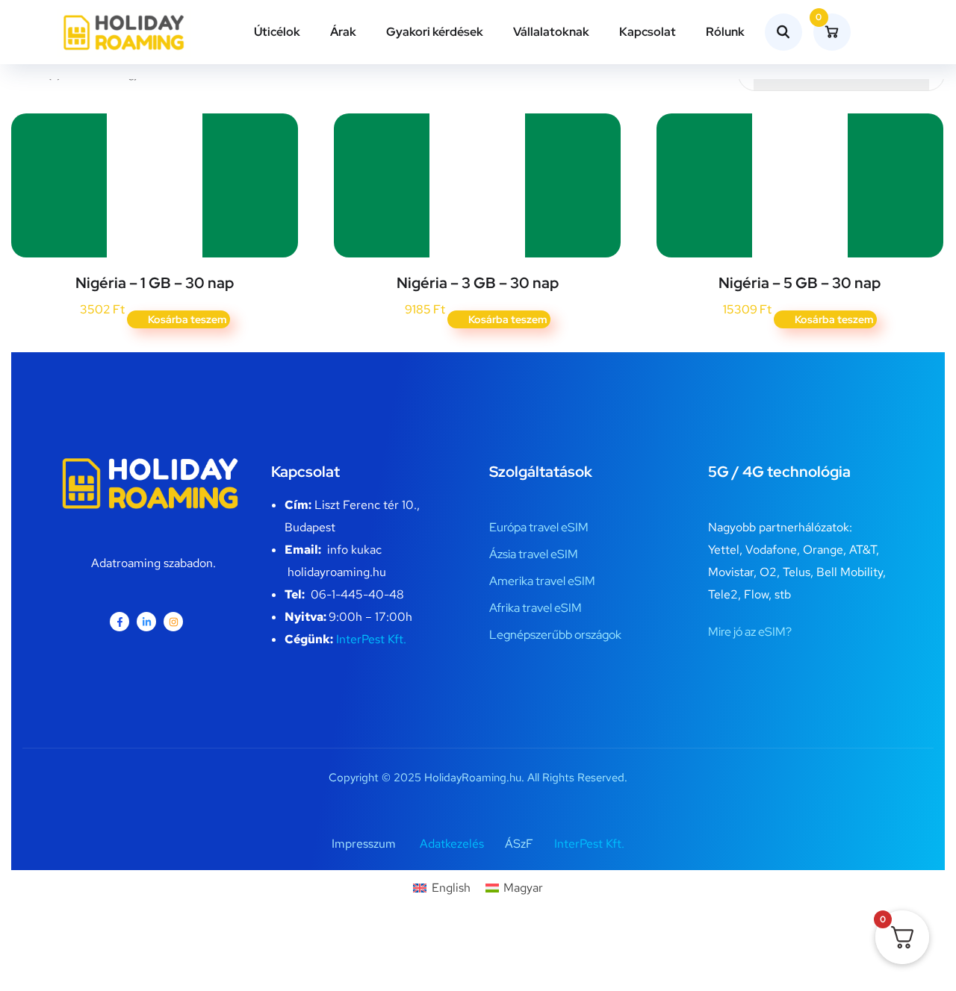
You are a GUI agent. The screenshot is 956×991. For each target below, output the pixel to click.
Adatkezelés (452, 843)
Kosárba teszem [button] (187, 319)
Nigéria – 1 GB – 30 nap (154, 283)
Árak (343, 32)
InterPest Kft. (371, 639)
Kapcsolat (647, 32)
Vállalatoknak (551, 32)
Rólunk (725, 32)
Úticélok (277, 32)
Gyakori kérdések (434, 32)
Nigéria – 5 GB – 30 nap (799, 283)
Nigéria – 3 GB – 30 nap (478, 283)
